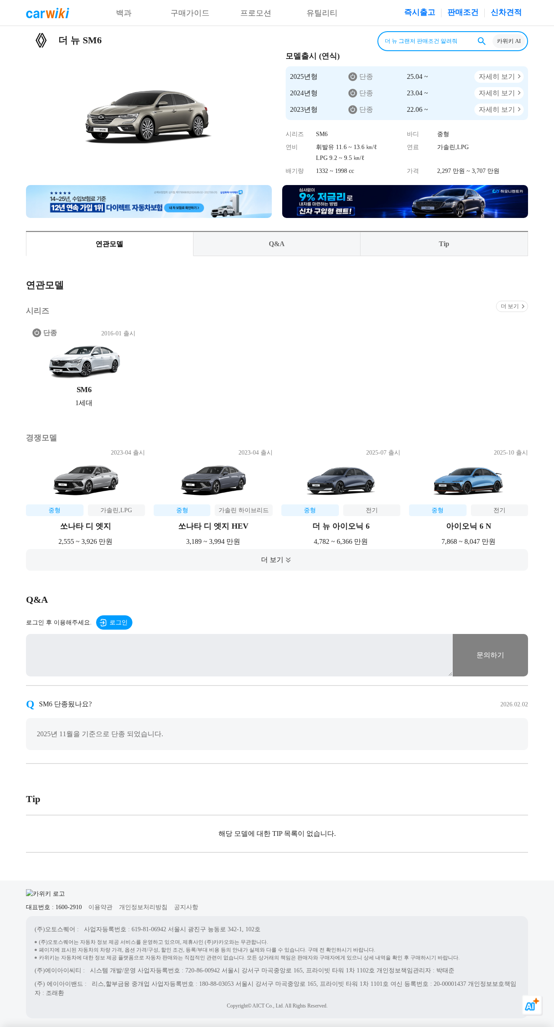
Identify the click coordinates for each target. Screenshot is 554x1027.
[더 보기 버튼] (277, 560)
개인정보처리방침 (143, 907)
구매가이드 (190, 13)
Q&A (277, 243)
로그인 (119, 622)
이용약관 (100, 907)
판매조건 (463, 12)
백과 (124, 13)
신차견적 (506, 12)
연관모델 (109, 243)
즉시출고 (419, 12)
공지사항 (186, 907)
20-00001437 (450, 984)
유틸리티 (322, 13)
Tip (444, 243)
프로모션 (255, 13)
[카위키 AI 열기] (532, 1005)
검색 (481, 41)
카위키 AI (509, 41)
